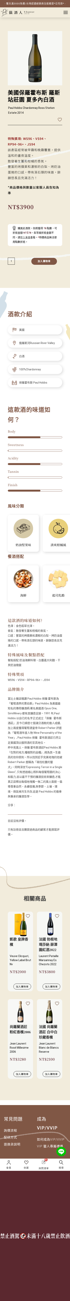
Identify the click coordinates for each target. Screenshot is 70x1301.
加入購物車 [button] (22, 986)
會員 (8, 1168)
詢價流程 (10, 1130)
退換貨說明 (12, 1144)
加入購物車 (44, 261)
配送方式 (10, 1137)
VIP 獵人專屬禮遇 (50, 1146)
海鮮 (23, 595)
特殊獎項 (16, 674)
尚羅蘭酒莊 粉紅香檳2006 (20, 1029)
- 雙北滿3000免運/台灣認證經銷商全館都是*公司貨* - (35, 3)
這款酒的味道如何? (25, 620)
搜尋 (61, 1168)
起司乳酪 (58, 595)
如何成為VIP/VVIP (51, 1139)
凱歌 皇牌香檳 (19, 942)
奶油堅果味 (23, 545)
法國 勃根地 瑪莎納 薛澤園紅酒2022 (48, 944)
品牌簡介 (16, 689)
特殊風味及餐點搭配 (26, 654)
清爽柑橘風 (58, 545)
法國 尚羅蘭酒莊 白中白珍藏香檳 (48, 1032)
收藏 (26, 1168)
